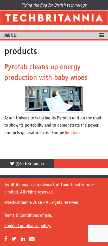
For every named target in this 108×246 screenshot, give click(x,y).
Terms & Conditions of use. (28, 215)
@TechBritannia (29, 163)
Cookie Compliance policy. (27, 225)
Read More (72, 133)
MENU (10, 35)
